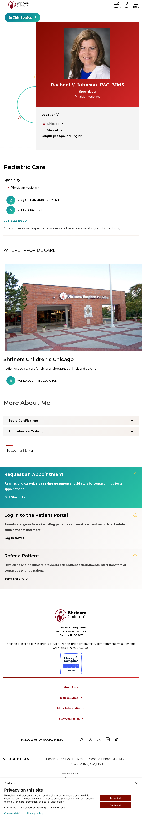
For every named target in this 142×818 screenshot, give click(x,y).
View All (53, 130)
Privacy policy (35, 813)
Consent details (13, 813)
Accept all (115, 798)
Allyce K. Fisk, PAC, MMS (87, 764)
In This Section (20, 17)
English (8, 783)
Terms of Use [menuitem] (71, 778)
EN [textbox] (126, 7)
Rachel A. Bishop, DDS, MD (106, 759)
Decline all (115, 805)
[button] (126, 5)
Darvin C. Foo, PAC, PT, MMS (65, 759)
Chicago (53, 123)
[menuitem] (71, 687)
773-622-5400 (15, 221)
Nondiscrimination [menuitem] (71, 773)
